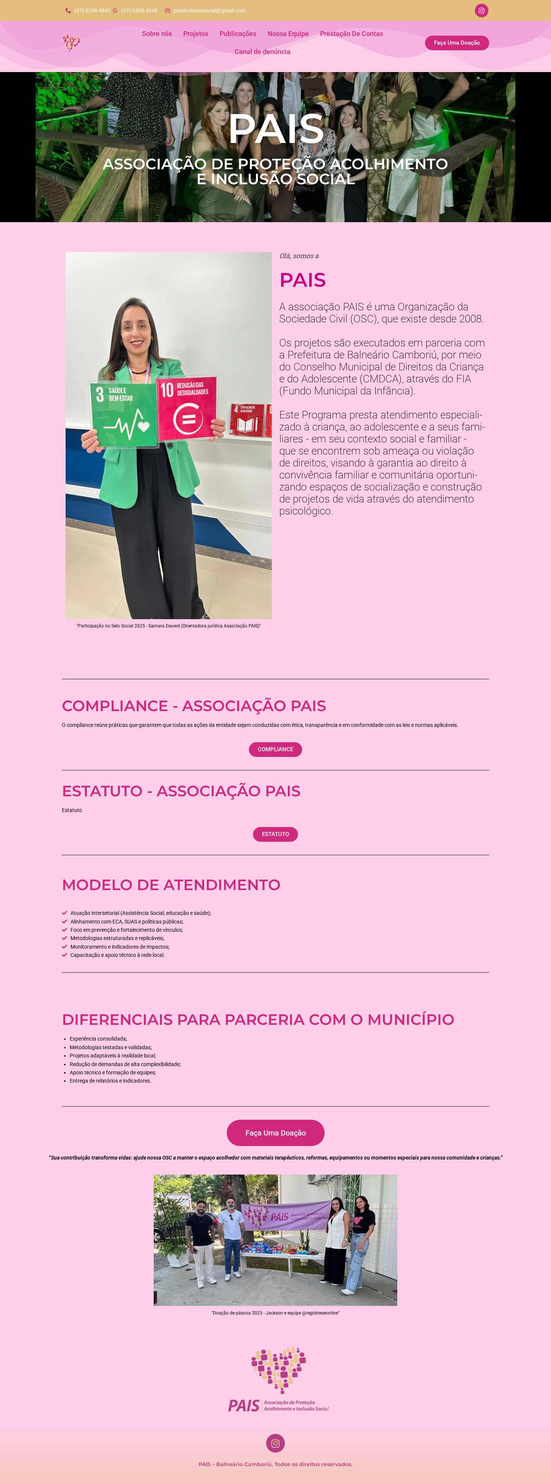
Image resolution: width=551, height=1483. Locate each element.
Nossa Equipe (288, 34)
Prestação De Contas (351, 34)
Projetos (195, 34)
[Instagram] (481, 10)
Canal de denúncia (262, 52)
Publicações (238, 34)
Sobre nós (157, 34)
